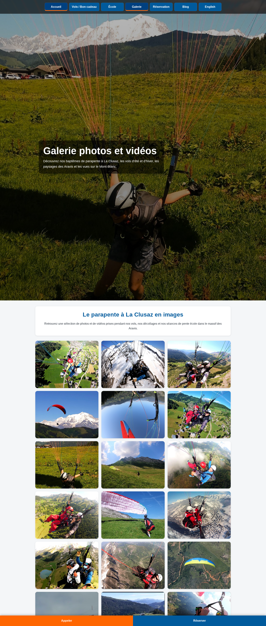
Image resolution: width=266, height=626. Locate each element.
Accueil (56, 6)
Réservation (161, 6)
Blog (185, 6)
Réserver (199, 620)
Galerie (137, 6)
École (112, 6)
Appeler (66, 620)
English (210, 6)
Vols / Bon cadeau (84, 6)
